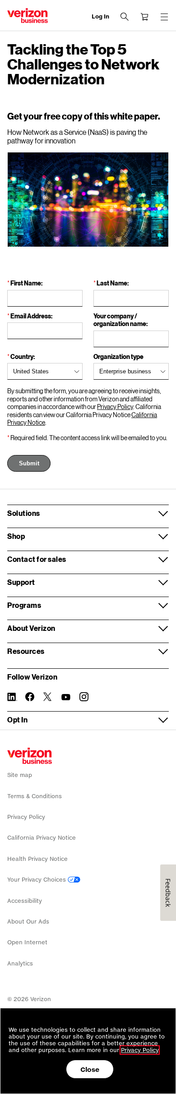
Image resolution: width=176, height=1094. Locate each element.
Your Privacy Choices (37, 879)
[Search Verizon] (124, 17)
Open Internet (27, 942)
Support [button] (21, 582)
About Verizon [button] (31, 628)
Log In (100, 16)
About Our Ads (28, 921)
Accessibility (24, 900)
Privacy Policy (115, 406)
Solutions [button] (23, 513)
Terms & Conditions (34, 796)
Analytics (20, 963)
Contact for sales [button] (36, 559)
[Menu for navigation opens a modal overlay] (164, 17)
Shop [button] (16, 536)
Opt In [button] (17, 719)
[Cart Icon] (144, 17)
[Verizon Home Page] (29, 756)
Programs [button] (24, 605)
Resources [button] (26, 651)
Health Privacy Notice (37, 858)
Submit (29, 463)
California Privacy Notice (41, 837)
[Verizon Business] (27, 15)
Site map (19, 775)
